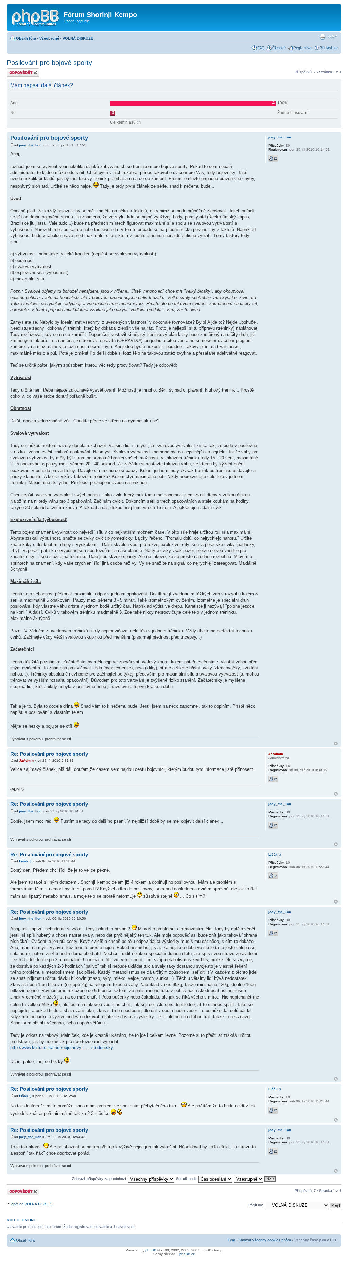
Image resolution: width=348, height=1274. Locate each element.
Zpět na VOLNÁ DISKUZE (32, 1204)
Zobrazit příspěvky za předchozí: (100, 1179)
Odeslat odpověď (21, 70)
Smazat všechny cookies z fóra (265, 1240)
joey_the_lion (30, 145)
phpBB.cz (187, 1254)
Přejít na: (255, 1205)
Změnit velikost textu (333, 37)
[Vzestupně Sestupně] (255, 1179)
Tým (231, 1240)
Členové (279, 48)
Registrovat (302, 48)
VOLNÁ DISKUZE (78, 38)
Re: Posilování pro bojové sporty (49, 754)
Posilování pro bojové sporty (49, 62)
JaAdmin (26, 760)
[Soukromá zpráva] (273, 158)
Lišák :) (25, 861)
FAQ (261, 48)
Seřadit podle (187, 1179)
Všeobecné (49, 38)
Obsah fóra (26, 38)
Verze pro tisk (322, 37)
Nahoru (336, 743)
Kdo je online (21, 1220)
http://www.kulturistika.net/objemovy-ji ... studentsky (61, 1047)
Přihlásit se (329, 48)
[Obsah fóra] (36, 16)
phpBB (150, 1250)
